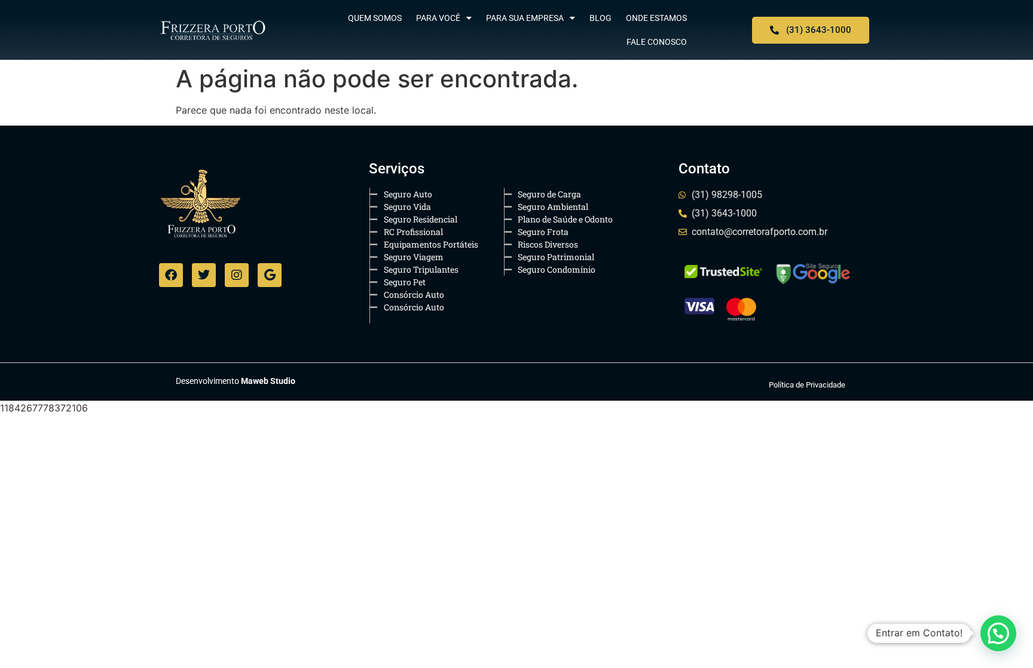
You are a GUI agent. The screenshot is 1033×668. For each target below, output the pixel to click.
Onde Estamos (656, 18)
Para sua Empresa (525, 18)
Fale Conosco (656, 42)
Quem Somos (375, 18)
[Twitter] (204, 275)
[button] (998, 633)
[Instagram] (237, 275)
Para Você (438, 18)
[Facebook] (171, 275)
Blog (600, 18)
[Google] (270, 275)
